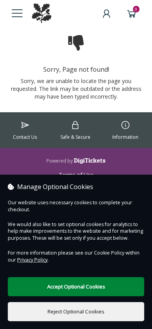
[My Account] (106, 13)
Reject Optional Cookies (76, 311)
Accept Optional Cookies (76, 286)
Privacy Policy (32, 259)
